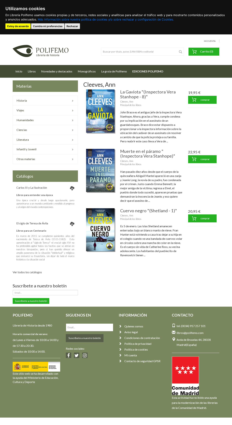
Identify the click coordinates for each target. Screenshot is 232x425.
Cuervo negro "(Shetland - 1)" (148, 210)
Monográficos (87, 71)
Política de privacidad (137, 343)
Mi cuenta (130, 355)
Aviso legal (131, 332)
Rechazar (72, 26)
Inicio (20, 71)
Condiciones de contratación (142, 338)
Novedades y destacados (56, 71)
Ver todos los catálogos (27, 272)
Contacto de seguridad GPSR (142, 361)
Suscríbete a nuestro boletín (31, 300)
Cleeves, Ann (126, 101)
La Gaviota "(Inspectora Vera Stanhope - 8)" (148, 94)
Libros (32, 71)
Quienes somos (133, 326)
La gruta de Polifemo (114, 71)
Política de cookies (136, 349)
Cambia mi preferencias (48, 26)
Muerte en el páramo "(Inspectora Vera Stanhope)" (147, 153)
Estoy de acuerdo (18, 26)
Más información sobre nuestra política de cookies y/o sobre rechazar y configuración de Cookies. (106, 19)
